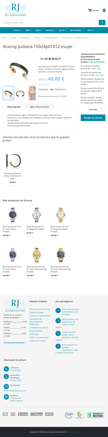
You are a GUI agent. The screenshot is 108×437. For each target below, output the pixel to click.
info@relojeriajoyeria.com (15, 390)
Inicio (4, 38)
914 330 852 (15, 370)
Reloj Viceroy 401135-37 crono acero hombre (12, 269)
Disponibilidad (36, 331)
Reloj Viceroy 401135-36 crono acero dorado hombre (60, 269)
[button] (20, 93)
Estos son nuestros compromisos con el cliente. (70, 312)
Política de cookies (38, 340)
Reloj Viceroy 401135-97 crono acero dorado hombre (36, 269)
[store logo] (16, 10)
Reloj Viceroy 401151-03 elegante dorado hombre (60, 229)
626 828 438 (15, 380)
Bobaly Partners (72, 432)
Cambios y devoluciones (40, 315)
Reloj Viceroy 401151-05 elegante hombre (36, 227)
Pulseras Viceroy (51, 38)
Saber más (96, 68)
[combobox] (54, 22)
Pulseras (37, 38)
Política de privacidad (39, 337)
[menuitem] (17, 30)
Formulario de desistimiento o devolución (36, 322)
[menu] (54, 30)
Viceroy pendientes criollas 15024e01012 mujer (12, 176)
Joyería (13, 38)
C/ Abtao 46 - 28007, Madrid (16, 399)
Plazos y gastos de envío (40, 309)
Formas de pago (37, 312)
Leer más (100, 75)
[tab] (14, 106)
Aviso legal (34, 334)
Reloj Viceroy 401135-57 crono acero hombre (12, 229)
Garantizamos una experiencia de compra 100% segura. (66, 323)
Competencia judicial (39, 327)
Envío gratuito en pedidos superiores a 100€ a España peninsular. (66, 349)
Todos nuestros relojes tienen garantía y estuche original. (66, 336)
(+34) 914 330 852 (96, 62)
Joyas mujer (25, 38)
